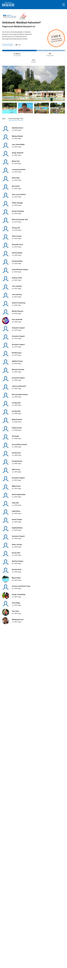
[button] (63, 4)
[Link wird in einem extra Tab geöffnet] (8, 6)
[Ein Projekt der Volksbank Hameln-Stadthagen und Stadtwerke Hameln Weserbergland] (16, 16)
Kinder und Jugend (7, 44)
